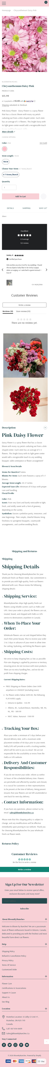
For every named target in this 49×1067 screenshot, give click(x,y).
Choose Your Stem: (16, 168)
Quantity (6, 181)
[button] (24, 101)
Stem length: (10, 155)
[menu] (4, 3)
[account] (37, 3)
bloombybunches (9, 82)
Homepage (6, 10)
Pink (4, 148)
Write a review (25, 305)
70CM (5, 161)
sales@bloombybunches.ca (22, 812)
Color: (6, 143)
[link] (4, 1045)
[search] (11, 3)
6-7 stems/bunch (10, 174)
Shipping (5, 105)
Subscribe (24, 908)
